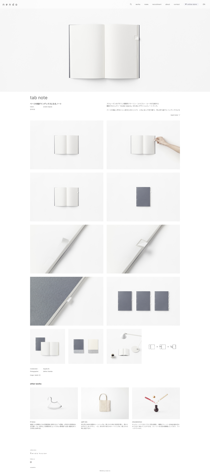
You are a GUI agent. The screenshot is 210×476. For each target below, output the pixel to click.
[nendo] (10, 4)
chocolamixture (137, 422)
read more (174, 115)
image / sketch (34, 375)
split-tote (84, 422)
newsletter (33, 467)
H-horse (32, 422)
